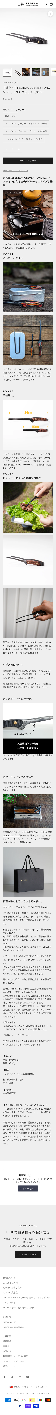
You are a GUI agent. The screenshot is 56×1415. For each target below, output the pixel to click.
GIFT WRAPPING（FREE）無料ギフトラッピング (26, 1297)
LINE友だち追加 (28, 1254)
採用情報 (7, 1341)
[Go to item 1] (7, 72)
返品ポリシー (9, 1366)
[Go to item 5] (45, 72)
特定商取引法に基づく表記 (15, 1356)
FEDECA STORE (10, 83)
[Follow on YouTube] (27, 1376)
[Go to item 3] (26, 72)
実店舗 (6, 1346)
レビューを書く (28, 1188)
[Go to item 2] (17, 72)
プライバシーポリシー (13, 1361)
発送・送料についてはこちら (15, 170)
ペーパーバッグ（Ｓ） (28, 839)
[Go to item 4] (36, 72)
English (40, 1387)
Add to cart (28, 160)
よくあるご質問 (10, 1282)
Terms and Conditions (13, 1327)
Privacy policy (9, 1322)
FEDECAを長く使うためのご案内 (18, 1307)
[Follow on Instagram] (20, 1376)
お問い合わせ (9, 1351)
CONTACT (8, 1317)
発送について (9, 1277)
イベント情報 (9, 1302)
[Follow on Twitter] (12, 1376)
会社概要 (7, 1336)
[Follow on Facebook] (4, 1376)
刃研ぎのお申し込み (12, 1287)
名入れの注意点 (10, 1292)
